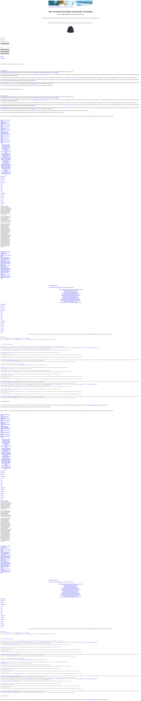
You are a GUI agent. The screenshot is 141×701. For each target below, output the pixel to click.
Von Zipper (6, 172)
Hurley (9, 157)
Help (72, 6)
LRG (5, 161)
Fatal (7, 149)
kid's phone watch (36, 71)
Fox (9, 149)
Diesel (6, 152)
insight (6, 159)
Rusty (6, 166)
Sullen (6, 169)
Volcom (2, 172)
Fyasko (6, 150)
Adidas (4, 153)
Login (54, 6)
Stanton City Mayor (3, 346)
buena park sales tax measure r (20, 659)
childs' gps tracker (55, 72)
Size (1, 37)
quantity (1, 39)
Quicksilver (4, 146)
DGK (7, 151)
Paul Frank (8, 144)
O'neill (8, 146)
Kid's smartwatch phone (44, 339)
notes (1, 47)
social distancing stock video (7, 371)
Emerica (9, 147)
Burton (4, 156)
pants (1, 185)
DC (4, 151)
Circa (2, 155)
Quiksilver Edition (4, 165)
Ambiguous (8, 154)
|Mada (3, 145)
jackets (2, 183)
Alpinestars (8, 153)
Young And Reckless (6, 173)
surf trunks (2, 196)
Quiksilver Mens (7, 164)
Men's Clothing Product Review (78, 347)
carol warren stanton (3, 70)
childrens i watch (19, 357)
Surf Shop (6, 170)
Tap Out (2, 170)
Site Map (2, 56)
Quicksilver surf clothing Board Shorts (5, 128)
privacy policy (2, 58)
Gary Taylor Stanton (4, 638)
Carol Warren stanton (46, 72)
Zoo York (8, 173)
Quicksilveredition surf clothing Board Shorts (5, 132)
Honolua (6, 157)
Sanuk (8, 166)
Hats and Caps (3, 181)
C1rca (7, 156)
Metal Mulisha (73, 297)
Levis (7, 160)
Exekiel (4, 149)
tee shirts (2, 200)
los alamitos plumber (41, 346)
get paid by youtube (67, 79)
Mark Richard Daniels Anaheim (4, 368)
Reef (9, 145)
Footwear (2, 180)
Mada (2, 161)
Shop (64, 6)
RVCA (3, 166)
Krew (6, 174)
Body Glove (8, 155)
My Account (50, 6)
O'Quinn (2, 164)
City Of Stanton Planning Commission (6, 359)
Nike (3, 163)
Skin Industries (4, 168)
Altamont (3, 154)
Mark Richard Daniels (40, 367)
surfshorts (2, 195)
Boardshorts (3, 178)
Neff (7, 162)
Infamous (2, 159)
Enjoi (4, 148)
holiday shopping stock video (24, 346)
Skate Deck (3, 167)
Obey (8, 163)
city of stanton (7, 339)
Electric (2, 147)
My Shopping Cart (59, 6)
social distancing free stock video (17, 371)
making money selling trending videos (40, 74)
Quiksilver (3, 144)
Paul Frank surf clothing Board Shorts (5, 122)
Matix (7, 161)
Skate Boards (8, 167)
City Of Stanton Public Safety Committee (13, 360)
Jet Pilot (9, 159)
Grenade (2, 157)
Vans (7, 171)
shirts (1, 187)
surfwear (2, 198)
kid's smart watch (62, 110)
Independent (8, 158)
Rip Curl (9, 165)
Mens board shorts (3, 82)
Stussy (9, 168)
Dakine (2, 151)
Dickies (9, 151)
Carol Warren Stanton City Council (19, 339)
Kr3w (4, 160)
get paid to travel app (58, 347)
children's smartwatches (4, 352)
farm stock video (34, 83)
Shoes (2, 189)
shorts (2, 191)
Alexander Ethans (8, 338)
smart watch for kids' (31, 339)
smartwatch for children (93, 405)
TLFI (10, 170)
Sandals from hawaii (29, 347)
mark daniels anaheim (10, 638)
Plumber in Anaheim (16, 72)
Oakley (5, 163)
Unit (4, 171)
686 (2, 153)
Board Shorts (3, 176)
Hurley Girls (3, 158)
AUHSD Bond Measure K (28, 659)
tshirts (2, 204)
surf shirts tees (3, 193)
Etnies (7, 148)
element (5, 147)
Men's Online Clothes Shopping (14, 658)
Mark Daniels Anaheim (3, 367)
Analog (6, 145)
